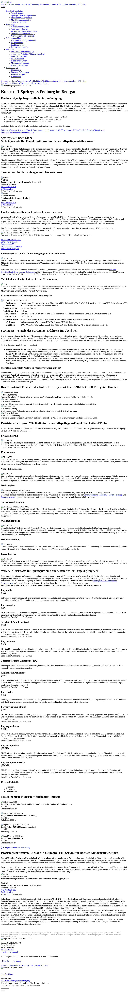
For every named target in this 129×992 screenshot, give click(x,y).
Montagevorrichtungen (20, 63)
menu (3, 7)
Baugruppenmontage (19, 65)
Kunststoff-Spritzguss (14, 11)
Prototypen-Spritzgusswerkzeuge (24, 31)
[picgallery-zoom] (8, 988)
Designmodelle (17, 43)
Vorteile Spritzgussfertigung (37, 130)
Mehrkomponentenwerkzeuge (23, 34)
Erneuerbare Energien (10, 249)
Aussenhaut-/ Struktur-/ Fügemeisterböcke (28, 54)
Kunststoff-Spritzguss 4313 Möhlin (108, 933)
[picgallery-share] (4, 988)
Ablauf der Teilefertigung (84, 130)
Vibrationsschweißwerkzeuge (23, 36)
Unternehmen (11, 4)
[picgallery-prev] (2, 990)
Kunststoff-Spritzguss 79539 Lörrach (44, 933)
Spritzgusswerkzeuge (19, 29)
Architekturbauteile (18, 22)
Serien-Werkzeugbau (9, 242)
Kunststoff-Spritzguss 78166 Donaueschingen (16, 935)
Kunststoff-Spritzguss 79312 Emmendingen (16, 933)
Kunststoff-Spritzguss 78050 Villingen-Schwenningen (76, 933)
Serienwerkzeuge (91, 495)
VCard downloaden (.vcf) (11, 191)
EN (79, 4)
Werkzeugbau (11, 24)
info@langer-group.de (10, 952)
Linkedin (5, 961)
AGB (20, 83)
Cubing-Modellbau (13, 38)
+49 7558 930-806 (8, 187)
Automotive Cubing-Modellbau (23, 40)
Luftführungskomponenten (21, 18)
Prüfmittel (10, 49)
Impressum (27, 83)
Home (3, 4)
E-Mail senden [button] (7, 189)
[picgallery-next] (4, 990)
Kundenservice (28, 132)
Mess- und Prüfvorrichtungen (22, 52)
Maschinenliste (70, 4)
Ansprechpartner (23, 4)
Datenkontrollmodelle (19, 47)
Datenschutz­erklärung (9, 83)
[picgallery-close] (2, 988)
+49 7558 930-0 (7, 950)
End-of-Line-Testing (19, 56)
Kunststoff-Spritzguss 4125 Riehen (45, 935)
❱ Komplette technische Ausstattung (15, 847)
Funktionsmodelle (18, 45)
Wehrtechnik (16, 77)
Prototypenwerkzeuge (9, 497)
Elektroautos (16, 70)
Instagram (17, 961)
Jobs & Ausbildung (56, 4)
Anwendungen (12, 68)
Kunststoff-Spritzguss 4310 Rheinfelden (72, 935)
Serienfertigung (17, 13)
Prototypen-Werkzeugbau (11, 239)
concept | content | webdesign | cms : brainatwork (20, 985)
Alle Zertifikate (7, 974)
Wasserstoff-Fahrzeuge (20, 72)
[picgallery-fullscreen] (6, 988)
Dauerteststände (17, 58)
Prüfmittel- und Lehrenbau (11, 246)
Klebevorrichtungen (19, 61)
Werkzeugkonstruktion (20, 27)
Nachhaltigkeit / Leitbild (39, 4)
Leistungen (5, 130)
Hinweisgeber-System (40, 83)
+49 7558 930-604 (8, 202)
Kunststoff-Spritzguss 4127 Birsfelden (100, 935)
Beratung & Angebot (18, 130)
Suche (82, 4)
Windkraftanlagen (18, 74)
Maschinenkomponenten (21, 20)
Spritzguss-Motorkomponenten (23, 15)
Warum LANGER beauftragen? (61, 130)
